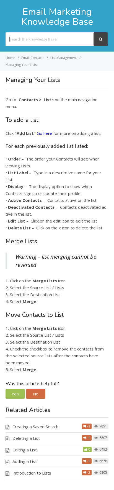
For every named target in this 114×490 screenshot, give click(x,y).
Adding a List (24, 461)
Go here (44, 133)
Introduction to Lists (31, 473)
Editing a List (24, 449)
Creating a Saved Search (35, 426)
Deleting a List (26, 438)
